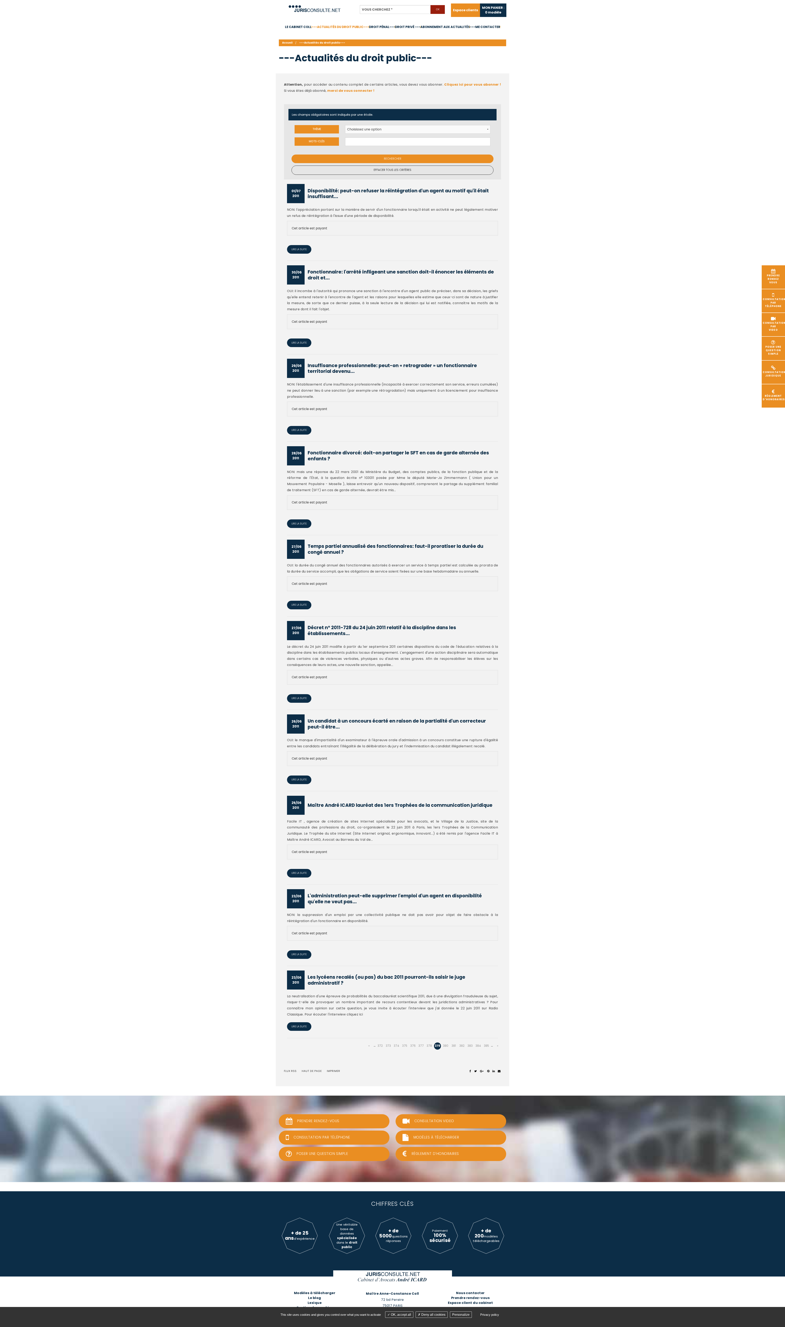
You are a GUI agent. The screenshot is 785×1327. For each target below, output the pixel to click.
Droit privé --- (408, 27)
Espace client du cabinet (470, 1302)
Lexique (315, 1302)
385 (486, 1046)
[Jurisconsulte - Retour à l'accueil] (315, 6)
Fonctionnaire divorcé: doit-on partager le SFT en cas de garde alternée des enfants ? (398, 455)
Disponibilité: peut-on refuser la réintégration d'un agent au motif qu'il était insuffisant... (398, 193)
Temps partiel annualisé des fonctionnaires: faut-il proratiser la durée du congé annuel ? (395, 549)
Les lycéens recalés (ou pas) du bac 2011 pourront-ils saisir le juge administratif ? (386, 980)
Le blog (314, 1298)
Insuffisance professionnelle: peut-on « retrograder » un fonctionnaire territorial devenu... (392, 368)
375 (404, 1046)
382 (461, 1046)
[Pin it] (488, 1071)
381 (454, 1046)
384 (478, 1046)
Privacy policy (489, 1314)
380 (445, 1046)
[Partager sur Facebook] (470, 1071)
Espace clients (465, 10)
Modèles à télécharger (314, 1293)
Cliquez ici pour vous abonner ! (472, 84)
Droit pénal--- (382, 27)
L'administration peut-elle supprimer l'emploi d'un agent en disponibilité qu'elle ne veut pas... (395, 898)
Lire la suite (299, 249)
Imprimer (333, 1071)
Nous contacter (470, 1293)
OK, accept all (400, 1314)
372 (380, 1046)
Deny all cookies (433, 1314)
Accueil (287, 42)
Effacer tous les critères (392, 170)
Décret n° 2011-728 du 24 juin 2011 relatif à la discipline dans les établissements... (382, 630)
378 (429, 1046)
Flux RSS (290, 1071)
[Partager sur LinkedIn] (493, 1071)
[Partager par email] (499, 1071)
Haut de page (312, 1071)
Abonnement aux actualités (445, 27)
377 (421, 1046)
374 (396, 1046)
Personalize (461, 1314)
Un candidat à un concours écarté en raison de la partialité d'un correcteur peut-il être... (397, 724)
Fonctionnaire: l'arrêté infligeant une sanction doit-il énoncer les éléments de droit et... (401, 275)
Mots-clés (317, 141)
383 (470, 1046)
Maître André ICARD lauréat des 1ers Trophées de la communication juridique (400, 805)
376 (413, 1046)
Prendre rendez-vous (470, 1298)
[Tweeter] (475, 1071)
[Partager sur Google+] (482, 1071)
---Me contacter (485, 27)
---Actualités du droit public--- (340, 27)
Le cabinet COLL (298, 27)
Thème (317, 129)
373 (388, 1046)
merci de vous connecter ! (351, 90)
